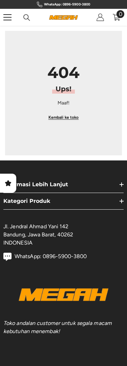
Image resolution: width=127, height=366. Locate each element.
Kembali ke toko (63, 117)
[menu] (7, 17)
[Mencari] (27, 18)
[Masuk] (100, 17)
